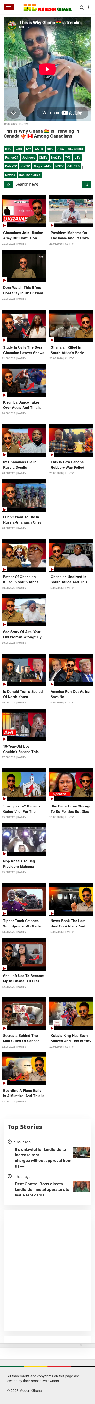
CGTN (39, 149)
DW (28, 149)
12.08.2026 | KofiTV (14, 986)
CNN (19, 149)
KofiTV (25, 166)
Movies (10, 175)
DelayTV (11, 166)
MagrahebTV (42, 166)
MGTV (59, 166)
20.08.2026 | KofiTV (61, 358)
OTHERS (73, 166)
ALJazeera (75, 149)
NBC (50, 149)
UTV (77, 157)
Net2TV (56, 157)
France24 (11, 157)
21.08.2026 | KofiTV (14, 243)
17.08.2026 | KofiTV (14, 757)
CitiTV (43, 157)
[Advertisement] (45, 1372)
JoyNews (28, 157)
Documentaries (29, 175)
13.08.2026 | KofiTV (14, 931)
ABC (60, 149)
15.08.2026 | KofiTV (14, 817)
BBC (8, 149)
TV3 (68, 157)
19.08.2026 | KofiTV (14, 587)
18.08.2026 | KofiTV (14, 702)
